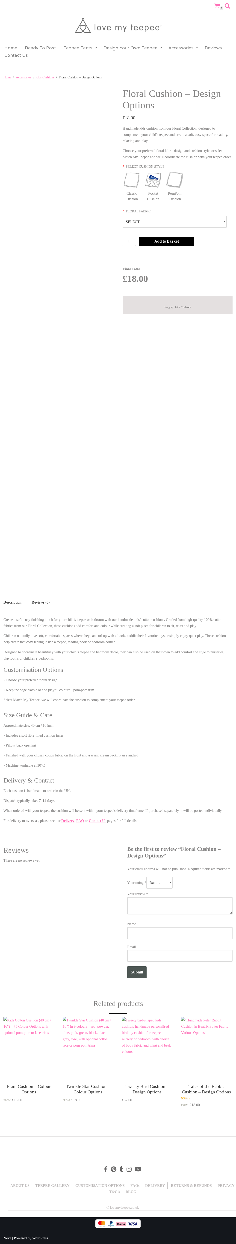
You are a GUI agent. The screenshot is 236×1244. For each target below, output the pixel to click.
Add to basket (166, 241)
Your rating (136, 883)
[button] (96, 48)
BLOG (131, 1192)
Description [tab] (12, 602)
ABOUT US (20, 1185)
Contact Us (16, 55)
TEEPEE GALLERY (52, 1185)
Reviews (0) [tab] (41, 602)
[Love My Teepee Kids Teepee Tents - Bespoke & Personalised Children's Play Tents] (118, 26)
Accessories (23, 77)
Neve (7, 1238)
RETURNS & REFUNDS (191, 1185)
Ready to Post (40, 48)
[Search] (227, 6)
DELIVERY (155, 1185)
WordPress (40, 1238)
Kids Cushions (44, 77)
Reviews (213, 48)
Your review (137, 894)
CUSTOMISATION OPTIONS (100, 1185)
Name (131, 924)
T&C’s (114, 1192)
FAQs (134, 1185)
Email (131, 947)
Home (10, 48)
